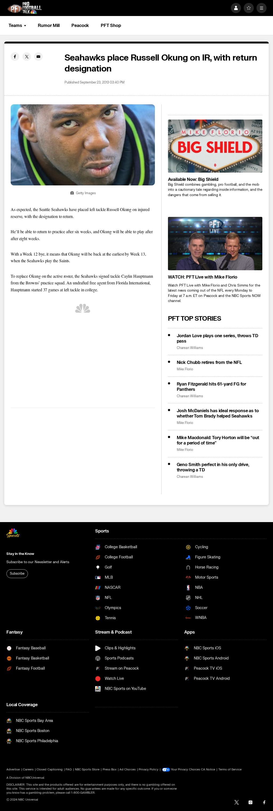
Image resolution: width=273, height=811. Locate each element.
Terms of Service (230, 770)
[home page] (24, 8)
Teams (15, 25)
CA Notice (208, 770)
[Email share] (38, 56)
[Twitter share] (26, 56)
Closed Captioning (50, 770)
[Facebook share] (15, 56)
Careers (28, 770)
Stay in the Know (20, 554)
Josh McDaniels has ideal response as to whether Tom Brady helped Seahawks (218, 413)
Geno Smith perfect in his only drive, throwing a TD (213, 467)
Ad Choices (127, 770)
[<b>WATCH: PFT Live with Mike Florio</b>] (215, 243)
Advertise (13, 770)
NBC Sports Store (87, 770)
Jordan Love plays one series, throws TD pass (217, 338)
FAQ (69, 770)
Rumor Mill (49, 25)
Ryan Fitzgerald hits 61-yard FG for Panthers (211, 386)
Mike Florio (185, 369)
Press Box (110, 770)
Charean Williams (190, 348)
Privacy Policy (148, 770)
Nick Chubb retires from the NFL (209, 362)
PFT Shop (111, 25)
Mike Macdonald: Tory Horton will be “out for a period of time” (218, 440)
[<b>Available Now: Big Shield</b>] (215, 146)
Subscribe (17, 573)
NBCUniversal (35, 778)
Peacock (80, 25)
